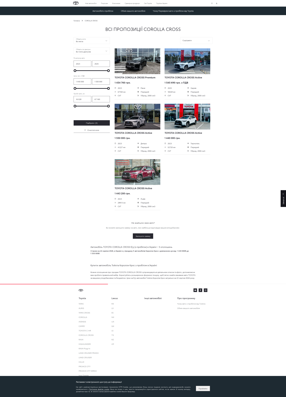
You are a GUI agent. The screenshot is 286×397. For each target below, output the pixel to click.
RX (112, 303)
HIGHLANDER (85, 344)
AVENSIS (82, 321)
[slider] (75, 70)
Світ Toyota (148, 3)
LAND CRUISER (85, 357)
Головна (77, 21)
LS (112, 330)
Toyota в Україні (161, 3)
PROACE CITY (84, 366)
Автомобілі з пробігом (103, 10)
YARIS (81, 303)
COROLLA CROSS (86, 335)
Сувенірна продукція (132, 3)
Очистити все (93, 130)
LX (112, 308)
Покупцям (104, 3)
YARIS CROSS (84, 312)
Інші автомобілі (153, 298)
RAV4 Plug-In (84, 348)
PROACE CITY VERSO (88, 370)
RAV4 (81, 339)
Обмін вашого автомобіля (133, 10)
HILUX (81, 362)
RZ (112, 339)
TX (112, 335)
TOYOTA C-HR (85, 330)
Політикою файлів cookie (99, 389)
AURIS (81, 308)
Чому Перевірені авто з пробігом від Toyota (173, 10)
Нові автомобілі (91, 3)
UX (112, 321)
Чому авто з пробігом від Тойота (191, 303)
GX (112, 326)
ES (112, 312)
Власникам (116, 3)
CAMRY (82, 326)
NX (112, 317)
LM (112, 344)
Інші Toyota (83, 375)
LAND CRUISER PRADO (89, 353)
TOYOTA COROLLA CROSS (135, 77)
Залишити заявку (143, 236)
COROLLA (83, 317)
